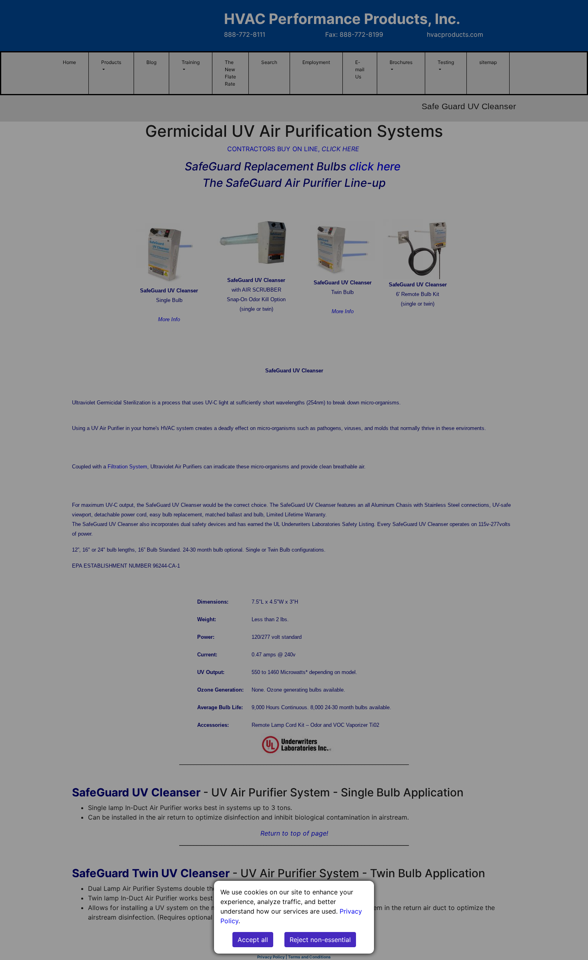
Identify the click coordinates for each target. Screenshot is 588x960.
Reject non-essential (320, 940)
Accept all (253, 940)
